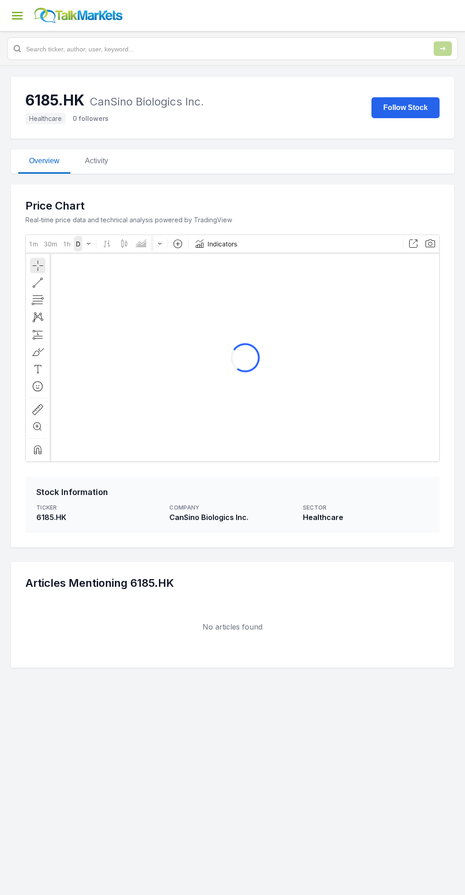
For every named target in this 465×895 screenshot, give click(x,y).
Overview (44, 161)
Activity (96, 161)
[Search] (443, 48)
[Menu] (17, 15)
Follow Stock (405, 107)
